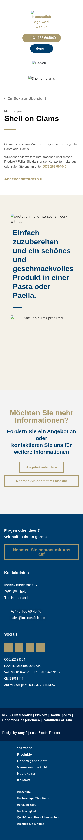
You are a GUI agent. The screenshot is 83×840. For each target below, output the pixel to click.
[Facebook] (30, 647)
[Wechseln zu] (41, 63)
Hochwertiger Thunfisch (33, 798)
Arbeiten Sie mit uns (30, 824)
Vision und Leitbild (32, 767)
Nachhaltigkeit (26, 811)
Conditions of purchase (21, 720)
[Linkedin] (8, 647)
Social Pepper (49, 733)
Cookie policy (60, 715)
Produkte (24, 754)
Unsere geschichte (32, 761)
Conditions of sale (57, 720)
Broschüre (24, 792)
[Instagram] (19, 647)
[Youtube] (40, 647)
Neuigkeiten (26, 773)
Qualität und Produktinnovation (38, 817)
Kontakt (23, 780)
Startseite (24, 748)
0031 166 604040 (54, 166)
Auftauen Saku (26, 804)
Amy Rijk (24, 733)
